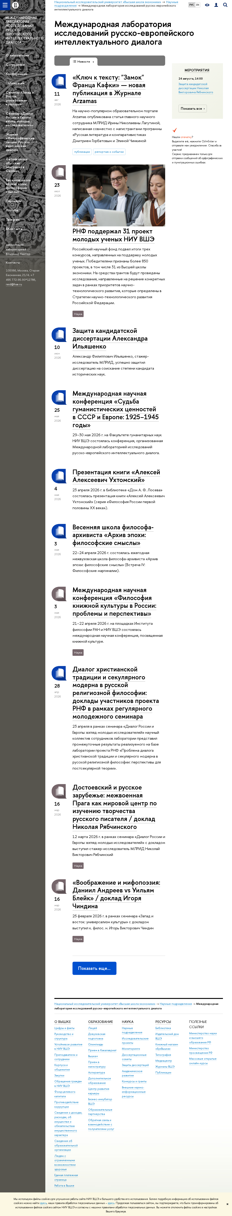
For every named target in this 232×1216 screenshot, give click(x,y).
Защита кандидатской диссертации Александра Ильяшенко (110, 338)
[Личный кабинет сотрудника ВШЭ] (216, 5)
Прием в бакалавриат (102, 1050)
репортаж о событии (109, 152)
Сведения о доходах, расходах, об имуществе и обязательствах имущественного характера (68, 1124)
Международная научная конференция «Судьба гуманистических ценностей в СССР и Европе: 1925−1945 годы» (115, 409)
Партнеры (13, 201)
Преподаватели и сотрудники (65, 1057)
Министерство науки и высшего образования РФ (203, 1037)
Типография (163, 1055)
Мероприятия (197, 70)
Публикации (15, 83)
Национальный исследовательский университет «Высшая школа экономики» (104, 1004)
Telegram (12, 219)
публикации (82, 152)
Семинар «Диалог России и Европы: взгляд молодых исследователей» (20, 119)
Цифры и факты (64, 1028)
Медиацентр (163, 1061)
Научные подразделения (176, 1004)
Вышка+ (93, 1056)
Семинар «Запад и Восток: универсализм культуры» (20, 98)
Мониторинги (131, 1049)
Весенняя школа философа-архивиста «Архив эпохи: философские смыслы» (113, 535)
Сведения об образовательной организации (66, 1145)
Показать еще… (94, 968)
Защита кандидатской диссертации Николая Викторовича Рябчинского (196, 88)
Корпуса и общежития (62, 1067)
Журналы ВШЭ (165, 1066)
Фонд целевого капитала (64, 1094)
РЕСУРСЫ (163, 1021)
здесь (43, 1203)
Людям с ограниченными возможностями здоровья (65, 1162)
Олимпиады (95, 1044)
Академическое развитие (132, 1073)
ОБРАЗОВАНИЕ (100, 1021)
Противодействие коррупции (66, 1104)
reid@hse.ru (14, 284)
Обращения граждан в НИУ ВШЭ (68, 1083)
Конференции (16, 74)
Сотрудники (15, 64)
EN (197, 4)
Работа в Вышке (64, 1185)
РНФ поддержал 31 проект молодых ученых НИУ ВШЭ (113, 235)
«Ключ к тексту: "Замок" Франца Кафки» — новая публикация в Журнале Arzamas (108, 89)
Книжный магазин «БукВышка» (166, 1046)
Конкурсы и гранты (134, 1081)
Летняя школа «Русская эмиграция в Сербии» (16, 165)
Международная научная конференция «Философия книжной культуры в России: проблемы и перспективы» (114, 601)
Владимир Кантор (18, 254)
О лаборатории (17, 55)
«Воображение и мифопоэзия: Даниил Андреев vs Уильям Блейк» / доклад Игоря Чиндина (116, 894)
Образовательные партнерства (100, 1112)
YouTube (12, 210)
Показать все (191, 108)
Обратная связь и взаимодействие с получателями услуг (101, 1124)
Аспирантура (96, 1072)
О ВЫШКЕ (62, 1021)
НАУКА (127, 1021)
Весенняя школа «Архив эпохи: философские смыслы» (18, 186)
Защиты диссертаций (135, 1065)
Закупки (59, 1075)
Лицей (92, 1028)
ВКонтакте (14, 229)
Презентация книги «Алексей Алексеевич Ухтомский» (116, 476)
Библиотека (163, 1028)
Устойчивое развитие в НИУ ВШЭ (68, 1046)
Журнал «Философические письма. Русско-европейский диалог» (20, 142)
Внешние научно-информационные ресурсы (134, 1091)
